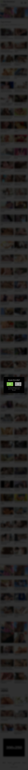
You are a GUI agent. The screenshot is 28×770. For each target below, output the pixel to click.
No (18, 384)
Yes (10, 384)
